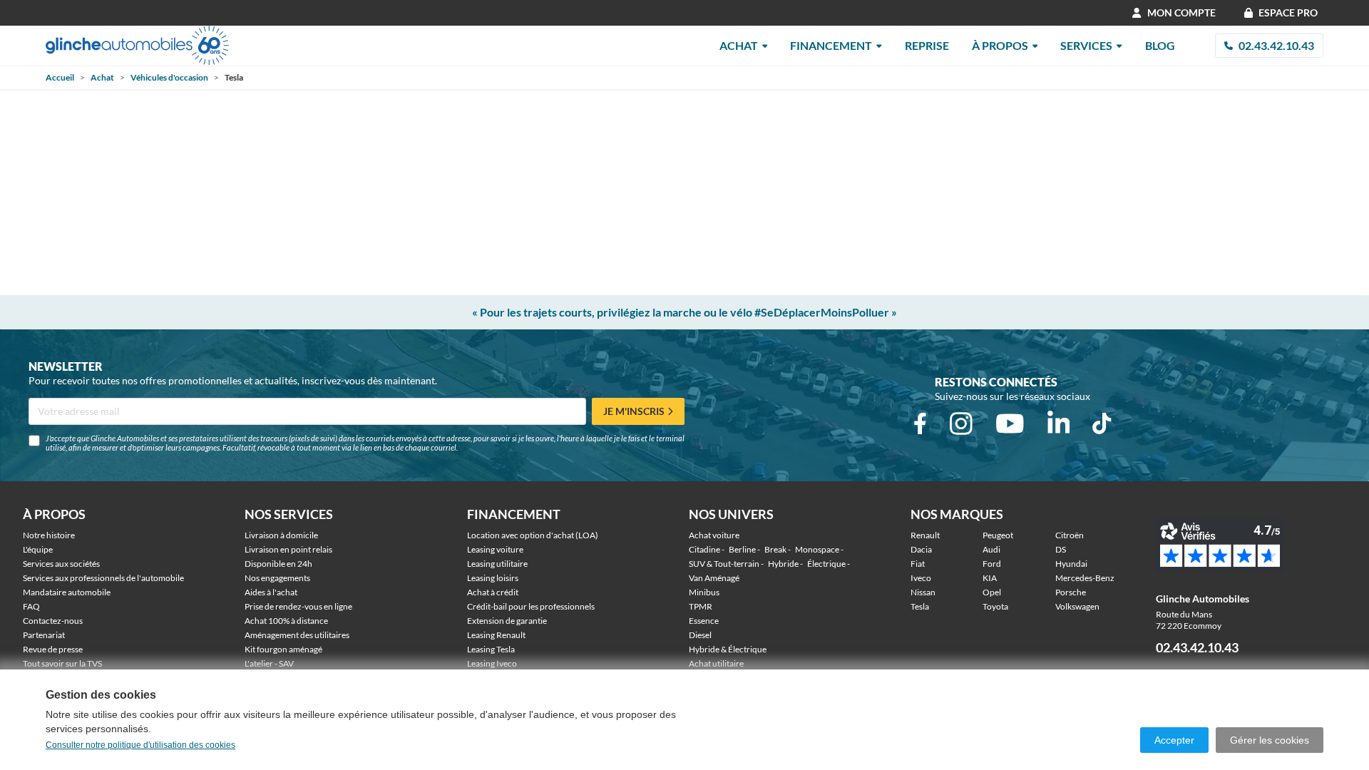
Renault (925, 535)
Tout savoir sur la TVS (62, 663)
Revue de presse (53, 649)
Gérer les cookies (1269, 740)
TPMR (700, 606)
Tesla (920, 606)
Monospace (817, 549)
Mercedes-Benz (1084, 578)
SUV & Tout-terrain (724, 563)
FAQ (31, 606)
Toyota (995, 606)
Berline (742, 549)
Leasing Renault (496, 635)
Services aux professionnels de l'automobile (103, 578)
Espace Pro (1288, 12)
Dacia (921, 549)
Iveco (921, 578)
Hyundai (1071, 563)
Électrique (826, 563)
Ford (992, 563)
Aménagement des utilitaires (297, 635)
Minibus (704, 592)
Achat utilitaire (716, 663)
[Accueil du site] (137, 45)
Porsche (1070, 592)
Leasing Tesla (491, 649)
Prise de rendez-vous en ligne (298, 606)
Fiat (918, 563)
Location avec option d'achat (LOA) (532, 535)
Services (1086, 45)
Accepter (1174, 740)
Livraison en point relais (288, 549)
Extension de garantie (507, 620)
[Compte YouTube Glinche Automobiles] (1010, 423)
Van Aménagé (714, 578)
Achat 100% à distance (286, 620)
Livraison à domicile (281, 535)
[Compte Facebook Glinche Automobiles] (920, 423)
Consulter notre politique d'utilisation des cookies (140, 745)
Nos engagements (277, 578)
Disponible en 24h (278, 563)
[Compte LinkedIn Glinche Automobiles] (1058, 423)
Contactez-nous (53, 620)
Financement (831, 45)
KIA (990, 578)
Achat (738, 45)
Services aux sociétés (61, 563)
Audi (991, 549)
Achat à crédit (492, 592)
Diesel (700, 635)
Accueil (60, 77)
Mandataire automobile (67, 592)
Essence (704, 620)
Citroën (1069, 535)
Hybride (783, 563)
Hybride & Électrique (727, 649)
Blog (1160, 45)
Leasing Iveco (492, 663)
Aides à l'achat (271, 592)
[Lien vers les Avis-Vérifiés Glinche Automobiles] (1251, 545)
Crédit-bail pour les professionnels (531, 606)
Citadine (704, 549)
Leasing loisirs (492, 578)
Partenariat (44, 635)
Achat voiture (714, 535)
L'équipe (38, 549)
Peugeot (998, 535)
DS (1060, 549)
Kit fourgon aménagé (283, 649)
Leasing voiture (495, 549)
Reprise (927, 45)
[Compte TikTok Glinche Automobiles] (1101, 423)
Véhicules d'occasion (169, 77)
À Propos (1000, 45)
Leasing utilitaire (497, 563)
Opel (992, 592)
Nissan (923, 592)
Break (775, 549)
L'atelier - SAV (269, 663)
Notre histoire (49, 535)
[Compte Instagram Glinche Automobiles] (961, 423)
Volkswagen (1077, 606)
